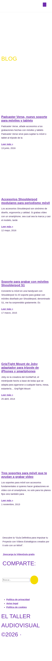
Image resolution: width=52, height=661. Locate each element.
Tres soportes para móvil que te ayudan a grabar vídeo (24, 474)
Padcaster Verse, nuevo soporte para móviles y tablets (24, 118)
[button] (44, 5)
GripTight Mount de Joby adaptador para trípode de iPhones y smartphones (20, 367)
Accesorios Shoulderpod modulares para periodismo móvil (25, 201)
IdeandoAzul (22, 652)
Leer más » (7, 144)
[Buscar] (34, 580)
